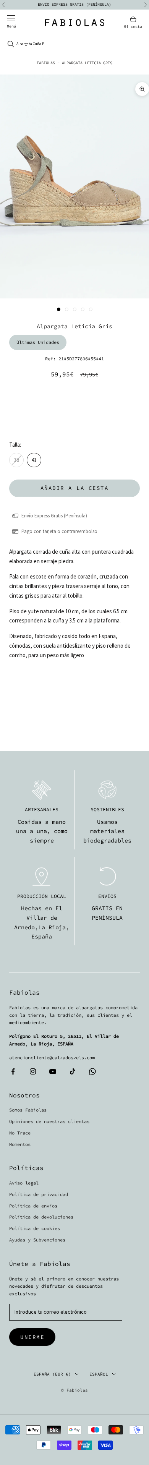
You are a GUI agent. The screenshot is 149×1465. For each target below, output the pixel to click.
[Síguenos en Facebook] (13, 1071)
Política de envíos (33, 1206)
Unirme (32, 1337)
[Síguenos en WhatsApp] (92, 1071)
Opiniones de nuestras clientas (49, 1121)
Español (98, 1374)
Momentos (20, 1144)
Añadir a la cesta (74, 488)
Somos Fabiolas (28, 1110)
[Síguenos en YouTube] (53, 1071)
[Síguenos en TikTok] (72, 1071)
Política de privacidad (38, 1194)
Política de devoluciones (41, 1217)
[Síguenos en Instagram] (33, 1071)
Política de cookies (34, 1228)
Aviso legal (24, 1183)
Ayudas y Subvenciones (37, 1240)
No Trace (20, 1133)
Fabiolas (46, 62)
